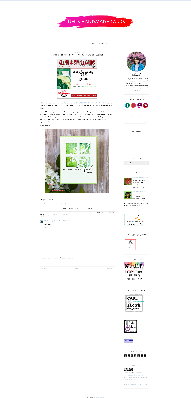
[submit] (148, 121)
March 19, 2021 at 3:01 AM (67, 221)
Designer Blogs (100, 397)
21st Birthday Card (139, 191)
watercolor (67, 214)
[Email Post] (113, 212)
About (93, 43)
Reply (46, 227)
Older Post (111, 269)
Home (84, 43)
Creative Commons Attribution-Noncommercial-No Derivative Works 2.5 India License (136, 377)
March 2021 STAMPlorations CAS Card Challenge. (92, 103)
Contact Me (103, 43)
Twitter (77, 208)
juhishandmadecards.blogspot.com (136, 384)
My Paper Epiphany (51, 221)
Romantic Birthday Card (140, 178)
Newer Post (44, 269)
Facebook (70, 208)
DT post (47, 214)
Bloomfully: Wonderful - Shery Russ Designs (55, 204)
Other (90, 208)
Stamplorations (56, 214)
